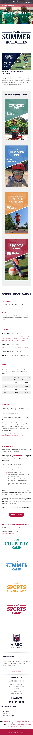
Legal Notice (10, 731)
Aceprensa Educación (19, 723)
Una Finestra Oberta (8, 715)
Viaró (15, 1)
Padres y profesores (19, 721)
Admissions (6, 711)
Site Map (23, 731)
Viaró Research (7, 713)
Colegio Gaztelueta (21, 724)
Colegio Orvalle (10, 724)
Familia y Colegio (8, 721)
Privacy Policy (17, 731)
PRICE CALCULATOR (18, 455)
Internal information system (16, 671)
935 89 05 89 (17, 692)
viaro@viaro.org (17, 693)
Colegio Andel (22, 726)
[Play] (18, 61)
